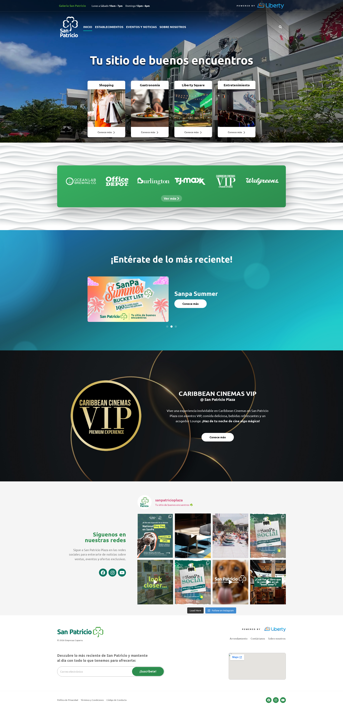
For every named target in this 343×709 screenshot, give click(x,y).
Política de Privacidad (67, 700)
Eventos (182, 290)
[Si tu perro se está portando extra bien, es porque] (230, 582)
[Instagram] (112, 573)
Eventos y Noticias (141, 27)
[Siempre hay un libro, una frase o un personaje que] (268, 582)
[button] (280, 27)
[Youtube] (122, 573)
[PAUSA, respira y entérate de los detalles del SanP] (230, 535)
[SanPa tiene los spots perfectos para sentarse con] (193, 535)
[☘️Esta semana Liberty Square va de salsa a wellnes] (268, 535)
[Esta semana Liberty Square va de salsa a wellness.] (193, 582)
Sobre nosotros (173, 27)
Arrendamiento (238, 638)
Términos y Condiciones (92, 700)
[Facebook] (103, 573)
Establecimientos (109, 27)
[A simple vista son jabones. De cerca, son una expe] (155, 582)
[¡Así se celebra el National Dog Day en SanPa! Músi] (155, 535)
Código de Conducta (116, 700)
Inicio (87, 27)
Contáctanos (258, 638)
